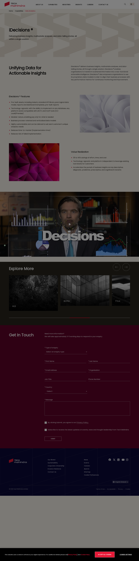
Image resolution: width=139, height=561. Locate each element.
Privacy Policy (72, 555)
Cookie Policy (85, 555)
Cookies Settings (126, 554)
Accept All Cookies (104, 554)
